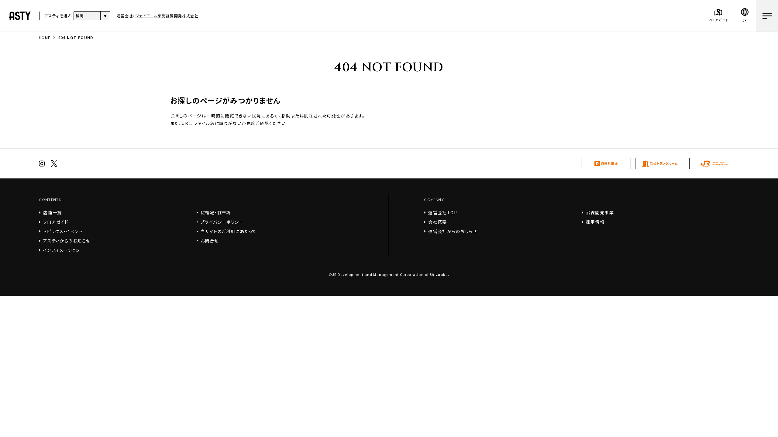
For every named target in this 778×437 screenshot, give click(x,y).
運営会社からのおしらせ (452, 231)
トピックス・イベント (63, 231)
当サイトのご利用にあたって (228, 231)
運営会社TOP (442, 212)
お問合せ (210, 241)
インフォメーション (61, 250)
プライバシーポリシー (222, 222)
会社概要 (437, 222)
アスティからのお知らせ (66, 241)
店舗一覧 (52, 212)
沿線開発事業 (600, 212)
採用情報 (595, 222)
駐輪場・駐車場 (216, 212)
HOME (45, 37)
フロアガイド (55, 222)
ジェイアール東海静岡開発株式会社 (166, 15)
